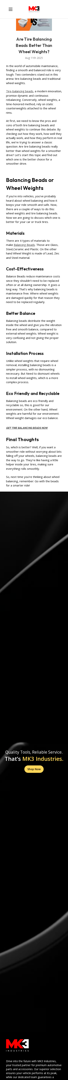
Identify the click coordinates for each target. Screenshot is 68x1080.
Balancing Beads (24, 245)
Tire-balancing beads (19, 91)
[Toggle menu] (10, 9)
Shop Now (34, 769)
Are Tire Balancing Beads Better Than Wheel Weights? (34, 45)
